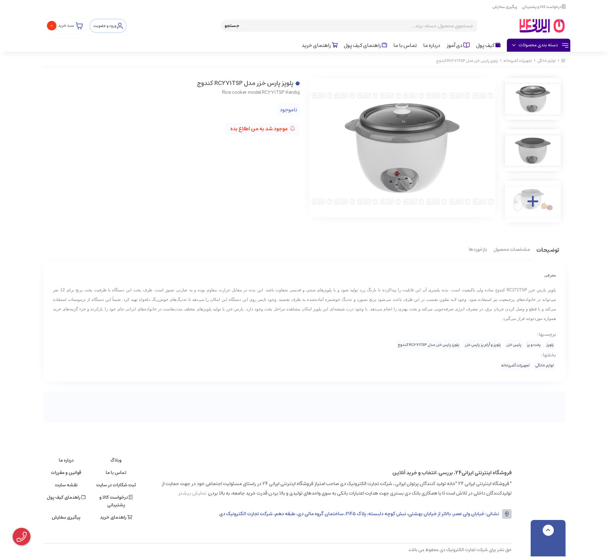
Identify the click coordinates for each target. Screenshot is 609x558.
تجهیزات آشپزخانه (517, 60)
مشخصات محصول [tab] (512, 250)
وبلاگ (115, 460)
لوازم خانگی (546, 60)
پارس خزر (513, 344)
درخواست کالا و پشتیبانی (542, 6)
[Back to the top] (548, 530)
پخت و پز (534, 344)
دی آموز (455, 45)
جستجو (232, 25)
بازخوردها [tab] (478, 250)
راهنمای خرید (317, 45)
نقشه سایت (66, 485)
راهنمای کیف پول (363, 45)
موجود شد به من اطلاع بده (259, 128)
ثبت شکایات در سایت (116, 485)
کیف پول (485, 45)
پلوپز (550, 344)
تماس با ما (405, 45)
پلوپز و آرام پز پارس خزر (483, 344)
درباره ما (431, 45)
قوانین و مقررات (66, 473)
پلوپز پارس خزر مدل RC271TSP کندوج (428, 344)
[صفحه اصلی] (563, 60)
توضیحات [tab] (547, 250)
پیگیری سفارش (504, 6)
